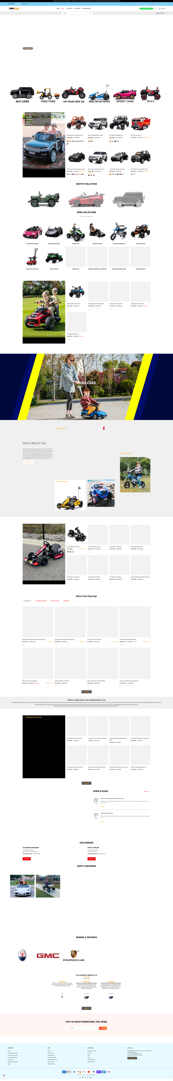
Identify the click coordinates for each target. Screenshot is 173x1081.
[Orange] (70, 141)
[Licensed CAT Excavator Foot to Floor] (98, 726)
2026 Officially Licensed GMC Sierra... (140, 169)
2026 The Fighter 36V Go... (94, 546)
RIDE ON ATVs (29, 124)
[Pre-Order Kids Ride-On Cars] (140, 257)
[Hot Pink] (72, 141)
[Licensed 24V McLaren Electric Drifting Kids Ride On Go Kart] (141, 565)
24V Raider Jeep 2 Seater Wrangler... (128, 639)
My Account (77, 8)
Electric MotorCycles (128, 490)
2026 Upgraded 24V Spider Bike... (96, 303)
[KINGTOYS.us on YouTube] (90, 1077)
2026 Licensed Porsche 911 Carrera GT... (119, 767)
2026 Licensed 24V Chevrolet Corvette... (76, 169)
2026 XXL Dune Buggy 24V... (116, 135)
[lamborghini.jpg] (99, 955)
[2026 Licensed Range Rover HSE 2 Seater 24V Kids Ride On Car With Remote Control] (98, 157)
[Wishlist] (155, 9)
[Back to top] (3, 1078)
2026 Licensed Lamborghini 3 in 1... (139, 767)
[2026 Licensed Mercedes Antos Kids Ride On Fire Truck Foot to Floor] (119, 726)
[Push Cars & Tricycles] (32, 257)
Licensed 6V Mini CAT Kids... (137, 303)
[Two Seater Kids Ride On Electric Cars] (54, 231)
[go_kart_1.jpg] (99, 93)
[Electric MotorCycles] (135, 474)
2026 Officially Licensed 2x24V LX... (75, 135)
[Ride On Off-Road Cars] (140, 231)
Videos (89, 1057)
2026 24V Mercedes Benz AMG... (96, 135)
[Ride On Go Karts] (70, 495)
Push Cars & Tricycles (13, 1057)
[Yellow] (67, 144)
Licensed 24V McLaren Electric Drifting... (140, 577)
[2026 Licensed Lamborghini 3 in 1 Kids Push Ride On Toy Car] (141, 755)
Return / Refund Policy (52, 1059)
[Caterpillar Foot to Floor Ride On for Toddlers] (77, 726)
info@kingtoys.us (133, 1052)
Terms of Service (51, 1063)
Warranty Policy (51, 1055)
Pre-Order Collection (92, 1051)
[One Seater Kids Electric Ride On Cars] (32, 231)
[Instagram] (144, 3)
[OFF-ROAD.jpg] (73, 93)
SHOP (63, 8)
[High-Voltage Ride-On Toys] (119, 257)
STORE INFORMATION (87, 8)
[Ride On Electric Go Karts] (97, 231)
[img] (86, 977)
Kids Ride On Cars (127, 453)
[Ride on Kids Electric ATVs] (76, 231)
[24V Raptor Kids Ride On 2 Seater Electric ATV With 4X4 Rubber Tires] (77, 322)
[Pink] (115, 141)
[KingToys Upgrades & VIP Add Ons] (97, 257)
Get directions (27, 858)
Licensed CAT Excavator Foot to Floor (97, 738)
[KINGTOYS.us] (13, 8)
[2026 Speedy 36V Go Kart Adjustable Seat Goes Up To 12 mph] (77, 535)
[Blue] (80, 141)
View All (86, 783)
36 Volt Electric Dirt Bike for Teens (107, 813)
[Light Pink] (77, 141)
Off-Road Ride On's (95, 481)
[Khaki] (70, 309)
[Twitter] (138, 3)
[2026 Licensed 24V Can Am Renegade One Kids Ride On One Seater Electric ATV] (119, 292)
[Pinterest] (142, 3)
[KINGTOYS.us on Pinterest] (85, 1077)
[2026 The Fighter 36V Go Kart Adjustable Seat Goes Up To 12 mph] (98, 535)
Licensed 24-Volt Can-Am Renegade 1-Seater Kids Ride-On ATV (112, 798)
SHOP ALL (86, 389)
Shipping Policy (51, 1061)
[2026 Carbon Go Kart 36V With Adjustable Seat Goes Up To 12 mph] (77, 565)
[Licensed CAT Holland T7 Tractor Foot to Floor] (141, 726)
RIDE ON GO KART (30, 122)
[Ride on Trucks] (54, 257)
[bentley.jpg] (73, 955)
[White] (89, 141)
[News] (54, 812)
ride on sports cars (86, 205)
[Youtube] (146, 3)
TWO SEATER (29, 119)
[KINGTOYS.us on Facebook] (80, 1077)
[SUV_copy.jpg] (22, 93)
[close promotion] (150, 1)
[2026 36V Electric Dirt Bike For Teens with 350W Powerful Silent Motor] (70, 663)
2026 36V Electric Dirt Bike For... (62, 681)
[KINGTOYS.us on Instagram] (88, 1077)
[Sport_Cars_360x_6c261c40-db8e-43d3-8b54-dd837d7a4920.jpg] (125, 93)
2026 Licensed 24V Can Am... (74, 303)
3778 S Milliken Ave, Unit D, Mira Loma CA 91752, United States (139, 1050)
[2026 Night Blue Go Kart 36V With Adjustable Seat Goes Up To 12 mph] (141, 535)
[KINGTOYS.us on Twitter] (82, 1077)
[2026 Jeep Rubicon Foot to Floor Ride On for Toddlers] (77, 755)
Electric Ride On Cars (13, 1055)
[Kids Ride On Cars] (135, 441)
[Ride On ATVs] (80, 452)
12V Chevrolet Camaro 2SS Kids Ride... (96, 681)
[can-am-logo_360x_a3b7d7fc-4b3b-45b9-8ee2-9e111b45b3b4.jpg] (151, 955)
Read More (28, 462)
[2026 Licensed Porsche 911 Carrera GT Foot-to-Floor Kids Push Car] (119, 755)
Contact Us (69, 8)
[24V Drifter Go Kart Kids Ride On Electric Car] (119, 565)
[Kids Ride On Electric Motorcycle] (119, 231)
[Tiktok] (148, 3)
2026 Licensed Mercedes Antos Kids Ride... (118, 739)
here (48, 458)
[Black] (67, 141)
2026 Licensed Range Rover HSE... (96, 169)
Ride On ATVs (61, 428)
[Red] (82, 141)
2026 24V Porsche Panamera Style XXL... (129, 681)
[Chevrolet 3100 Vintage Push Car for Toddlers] (98, 755)
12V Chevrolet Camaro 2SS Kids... (117, 169)
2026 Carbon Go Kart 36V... (73, 577)
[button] (3, 48)
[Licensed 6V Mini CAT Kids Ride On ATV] (141, 292)
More (9, 1064)
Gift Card (90, 1053)
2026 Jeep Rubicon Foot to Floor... (75, 767)
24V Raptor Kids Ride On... (73, 334)
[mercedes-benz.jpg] (48, 955)
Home (58, 8)
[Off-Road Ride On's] (101, 493)
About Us (49, 1051)
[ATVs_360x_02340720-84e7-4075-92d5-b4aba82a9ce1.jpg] (151, 93)
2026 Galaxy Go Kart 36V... (116, 546)
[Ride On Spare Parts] (76, 257)
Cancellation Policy (52, 1057)
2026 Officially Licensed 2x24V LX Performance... (34, 639)
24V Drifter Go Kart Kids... (116, 577)
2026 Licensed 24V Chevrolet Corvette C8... (65, 639)
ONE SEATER (28, 117)
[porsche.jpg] (22, 955)
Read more (103, 806)
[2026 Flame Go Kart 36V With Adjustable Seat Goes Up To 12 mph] (98, 565)
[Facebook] (140, 3)
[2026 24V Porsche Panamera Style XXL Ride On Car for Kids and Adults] (135, 663)
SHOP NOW (86, 47)
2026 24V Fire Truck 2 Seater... (94, 639)
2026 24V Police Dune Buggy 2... (30, 681)
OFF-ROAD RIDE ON (44, 205)
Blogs (89, 1055)
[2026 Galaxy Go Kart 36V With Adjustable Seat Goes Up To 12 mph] (119, 535)
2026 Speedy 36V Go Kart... (73, 546)
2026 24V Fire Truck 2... (136, 135)
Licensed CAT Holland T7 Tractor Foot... (140, 738)
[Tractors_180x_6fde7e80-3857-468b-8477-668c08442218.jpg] (48, 93)
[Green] (75, 141)
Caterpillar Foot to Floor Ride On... (75, 738)
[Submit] (90, 13)
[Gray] (110, 582)
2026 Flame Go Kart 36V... (94, 577)
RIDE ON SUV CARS (129, 205)
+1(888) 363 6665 (18, 3)
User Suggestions (91, 1059)
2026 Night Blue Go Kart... (137, 546)
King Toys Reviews (91, 1061)
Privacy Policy (51, 1053)
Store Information (132, 1058)
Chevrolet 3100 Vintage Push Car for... (97, 767)
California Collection (146, 8)
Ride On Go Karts (61, 481)
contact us (116, 706)
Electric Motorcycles (13, 1061)
